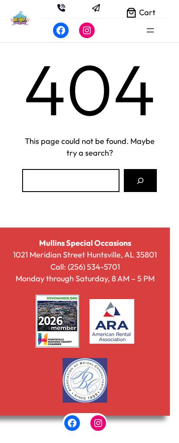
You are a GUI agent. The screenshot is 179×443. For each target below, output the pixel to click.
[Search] (140, 180)
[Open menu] (150, 30)
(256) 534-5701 (94, 267)
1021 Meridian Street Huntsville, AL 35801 (85, 255)
